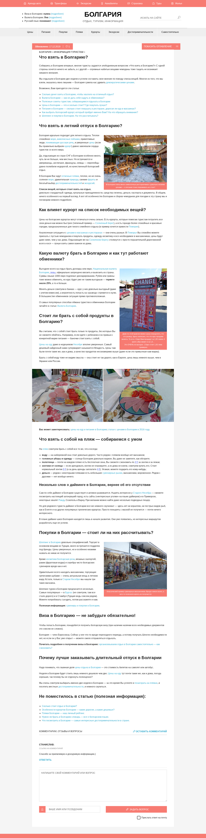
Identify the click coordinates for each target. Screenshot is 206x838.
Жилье (178, 3)
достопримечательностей (68, 183)
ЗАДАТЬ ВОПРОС (139, 809)
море (53, 139)
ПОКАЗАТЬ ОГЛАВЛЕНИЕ (158, 46)
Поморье (132, 232)
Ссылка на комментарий (51, 748)
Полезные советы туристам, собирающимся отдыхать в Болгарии (76, 101)
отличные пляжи (70, 176)
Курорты (95, 32)
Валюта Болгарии (66, 306)
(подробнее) (57, 14)
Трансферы (61, 3)
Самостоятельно (170, 32)
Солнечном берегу (98, 240)
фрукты (92, 179)
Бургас (68, 592)
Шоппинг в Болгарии (50, 542)
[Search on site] (179, 17)
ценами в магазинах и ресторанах (84, 232)
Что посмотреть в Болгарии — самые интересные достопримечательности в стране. (86, 720)
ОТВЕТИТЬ (45, 760)
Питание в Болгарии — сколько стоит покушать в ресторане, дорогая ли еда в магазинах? (89, 108)
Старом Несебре (71, 579)
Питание (45, 32)
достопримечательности (71, 686)
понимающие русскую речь (60, 142)
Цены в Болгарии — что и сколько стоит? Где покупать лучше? (74, 105)
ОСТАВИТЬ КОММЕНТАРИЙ (151, 731)
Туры (159, 3)
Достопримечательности (140, 32)
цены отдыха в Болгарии (88, 667)
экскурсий (89, 183)
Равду (62, 500)
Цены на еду (45, 344)
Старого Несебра (142, 493)
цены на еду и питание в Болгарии (89, 429)
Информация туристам (68, 52)
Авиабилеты (111, 3)
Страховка (137, 3)
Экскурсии (85, 3)
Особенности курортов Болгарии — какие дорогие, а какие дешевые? (78, 710)
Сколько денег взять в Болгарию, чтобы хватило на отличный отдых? (78, 94)
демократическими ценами (120, 82)
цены (92, 142)
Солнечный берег (104, 223)
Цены (30, 32)
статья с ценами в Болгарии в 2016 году (128, 429)
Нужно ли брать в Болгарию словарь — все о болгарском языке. (75, 717)
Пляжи (79, 32)
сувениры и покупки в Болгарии (82, 605)
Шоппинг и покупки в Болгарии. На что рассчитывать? (70, 116)
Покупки (63, 32)
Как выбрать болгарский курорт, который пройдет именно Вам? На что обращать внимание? (90, 112)
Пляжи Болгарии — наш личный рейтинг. (63, 713)
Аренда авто (34, 3)
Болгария (103, 14)
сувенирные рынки (112, 473)
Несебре (77, 344)
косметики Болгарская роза (60, 559)
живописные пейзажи (68, 139)
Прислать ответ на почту (154, 817)
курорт (67, 146)
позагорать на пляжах (146, 683)
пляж (45, 449)
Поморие (133, 226)
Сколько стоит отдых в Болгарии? (59, 706)
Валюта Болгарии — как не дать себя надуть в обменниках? (73, 98)
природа (74, 179)
